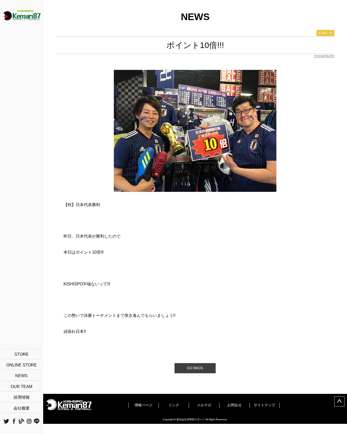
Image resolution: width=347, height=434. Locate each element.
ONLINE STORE (21, 365)
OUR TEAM (21, 386)
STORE (21, 354)
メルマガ (204, 405)
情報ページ (143, 405)
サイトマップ (264, 405)
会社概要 (21, 408)
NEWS (21, 376)
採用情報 (21, 397)
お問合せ (234, 405)
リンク (173, 405)
